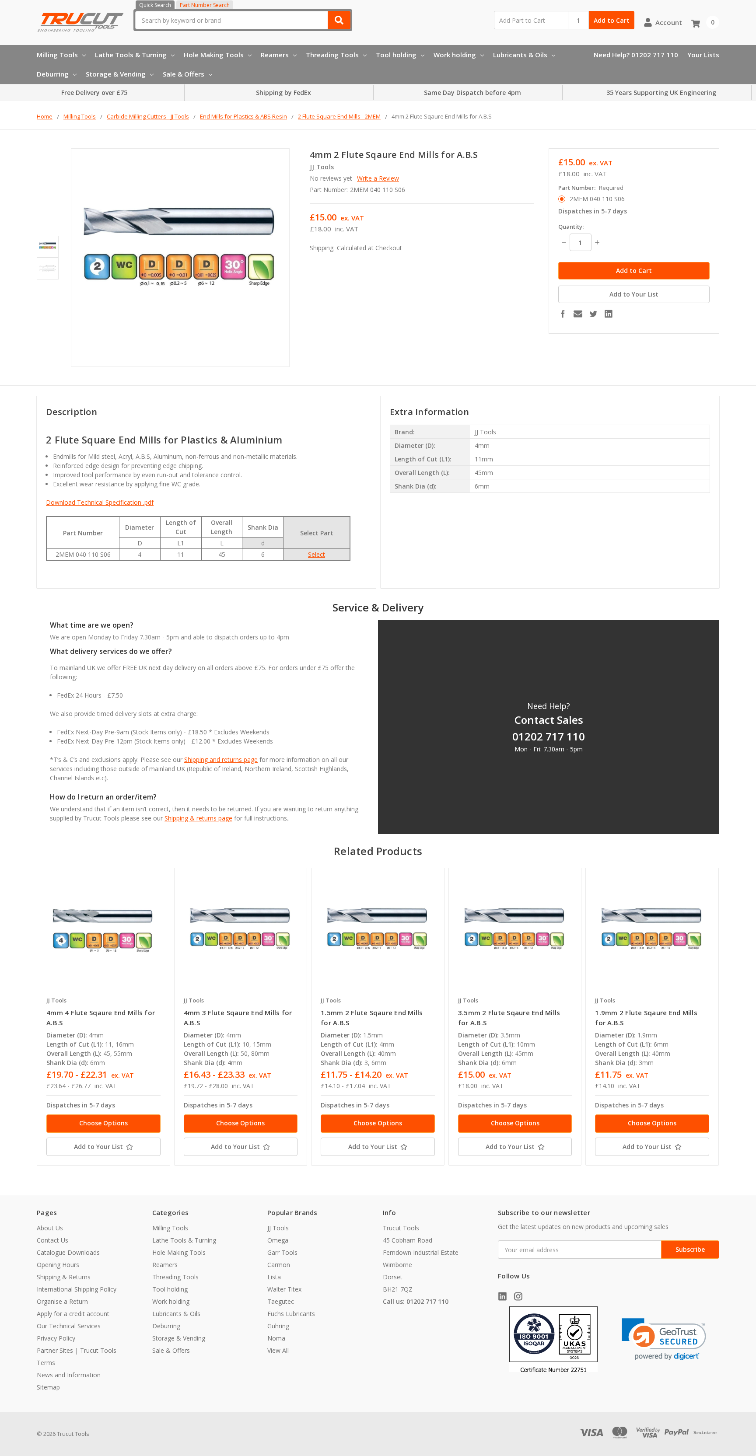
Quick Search (155, 5)
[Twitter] (593, 313)
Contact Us (52, 1240)
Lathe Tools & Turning (131, 54)
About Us (50, 1228)
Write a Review (378, 178)
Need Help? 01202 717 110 (636, 54)
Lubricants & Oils (520, 54)
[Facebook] (562, 313)
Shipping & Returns (64, 1277)
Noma (276, 1338)
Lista (274, 1277)
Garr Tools (282, 1252)
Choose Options (103, 1123)
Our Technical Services (69, 1326)
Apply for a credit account (73, 1313)
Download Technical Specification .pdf (100, 502)
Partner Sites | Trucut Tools (76, 1350)
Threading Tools (332, 54)
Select (316, 554)
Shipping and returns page (221, 759)
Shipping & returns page (198, 818)
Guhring (278, 1326)
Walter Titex (284, 1289)
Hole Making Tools (214, 54)
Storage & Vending (116, 74)
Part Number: (590, 188)
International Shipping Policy (76, 1289)
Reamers (275, 54)
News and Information (69, 1375)
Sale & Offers (183, 74)
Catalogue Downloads (68, 1252)
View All (278, 1350)
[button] (664, 1339)
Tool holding (396, 54)
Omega (277, 1240)
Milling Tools (57, 54)
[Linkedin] (608, 313)
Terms (46, 1362)
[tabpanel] (103, 1016)
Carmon (278, 1264)
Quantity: (571, 226)
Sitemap (48, 1387)
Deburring (53, 74)
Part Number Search (205, 5)
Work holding (455, 54)
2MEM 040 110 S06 (597, 199)
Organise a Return (62, 1301)
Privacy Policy (56, 1338)
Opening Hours (58, 1264)
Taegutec (280, 1301)
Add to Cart (612, 20)
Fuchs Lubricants (291, 1313)
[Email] (578, 313)
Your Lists (703, 54)
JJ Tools (278, 1228)
